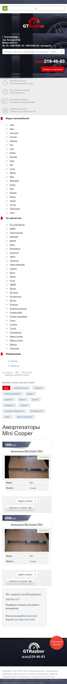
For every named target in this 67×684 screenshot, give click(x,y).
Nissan (12, 185)
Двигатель (14, 260)
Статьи (14, 361)
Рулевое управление (18, 316)
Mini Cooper (27, 372)
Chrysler (13, 137)
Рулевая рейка (16, 312)
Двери (12, 256)
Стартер (13, 324)
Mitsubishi (14, 180)
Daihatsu (13, 141)
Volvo (12, 212)
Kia (11, 165)
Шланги (13, 344)
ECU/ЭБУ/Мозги (17, 224)
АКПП (12, 228)
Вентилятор (15, 248)
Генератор (14, 252)
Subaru (13, 197)
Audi (12, 125)
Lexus (12, 169)
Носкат (13, 288)
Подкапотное (16, 296)
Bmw (12, 129)
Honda (12, 153)
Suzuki (13, 200)
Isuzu (12, 160)
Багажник (14, 236)
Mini (12, 177)
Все (6, 388)
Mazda (13, 173)
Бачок (12, 244)
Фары (8, 416)
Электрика (14, 348)
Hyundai (13, 157)
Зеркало (13, 268)
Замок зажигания (17, 264)
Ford (12, 149)
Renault (13, 192)
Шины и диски (16, 340)
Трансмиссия (15, 332)
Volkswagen (15, 208)
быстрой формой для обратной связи (21, 617)
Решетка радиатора (18, 308)
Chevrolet (14, 133)
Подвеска (14, 292)
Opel (12, 188)
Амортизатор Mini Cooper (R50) (27, 451)
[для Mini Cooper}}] (27, 467)
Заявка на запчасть (53, 69)
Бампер (13, 240)
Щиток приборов (25, 416)
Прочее (13, 300)
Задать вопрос (26, 500)
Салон (12, 320)
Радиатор (14, 304)
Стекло (13, 328)
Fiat (11, 145)
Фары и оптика (16, 336)
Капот (12, 272)
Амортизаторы (16, 232)
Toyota (13, 204)
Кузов (12, 280)
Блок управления (13, 393)
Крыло (13, 276)
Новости (15, 365)
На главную (7, 372)
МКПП (13, 284)
